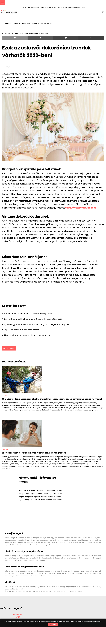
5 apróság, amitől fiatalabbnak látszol (21, 329)
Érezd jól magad (8, 348)
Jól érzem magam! (11, 608)
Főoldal (5, 23)
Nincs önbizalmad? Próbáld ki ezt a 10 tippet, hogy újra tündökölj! (33, 319)
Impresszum (18, 614)
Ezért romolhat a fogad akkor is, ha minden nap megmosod (34, 452)
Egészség (5, 449)
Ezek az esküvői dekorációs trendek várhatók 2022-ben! (31, 23)
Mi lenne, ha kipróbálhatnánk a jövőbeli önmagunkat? (28, 313)
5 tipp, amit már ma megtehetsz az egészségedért (27, 335)
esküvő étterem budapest (80, 207)
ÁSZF (18, 617)
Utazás (4, 395)
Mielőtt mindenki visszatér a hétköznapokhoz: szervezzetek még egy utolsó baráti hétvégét (52, 398)
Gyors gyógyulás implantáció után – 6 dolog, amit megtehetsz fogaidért (37, 324)
